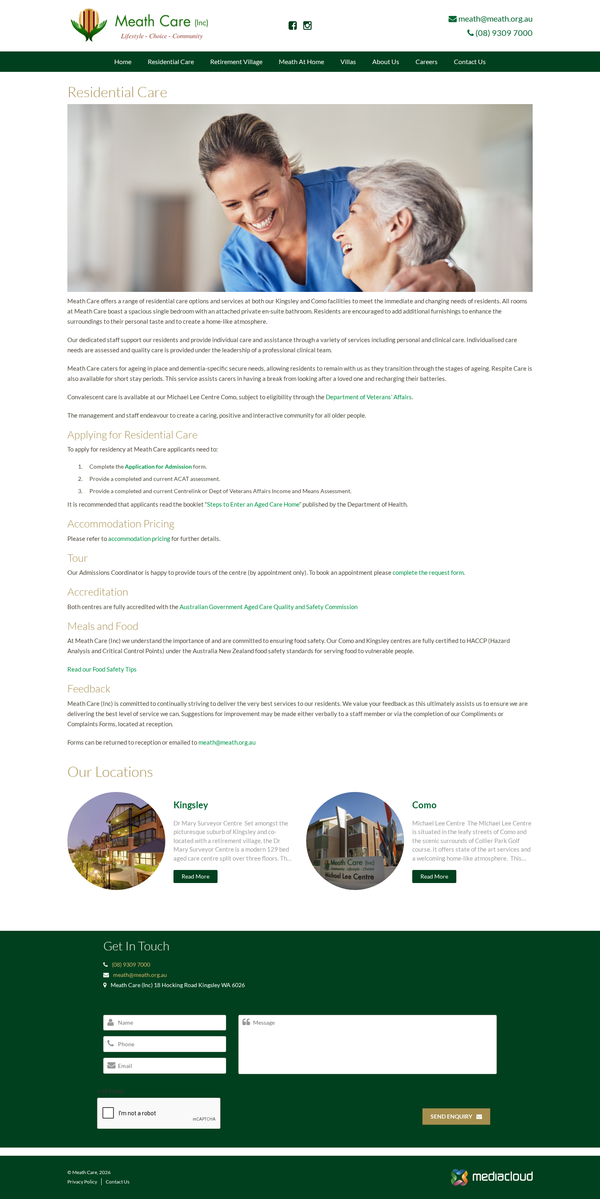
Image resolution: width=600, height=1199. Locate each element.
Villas (348, 61)
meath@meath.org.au (495, 18)
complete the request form (428, 572)
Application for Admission (158, 466)
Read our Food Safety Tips (102, 669)
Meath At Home (301, 61)
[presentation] (159, 1114)
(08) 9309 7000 (504, 33)
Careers (427, 61)
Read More (195, 876)
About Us (385, 61)
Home (122, 61)
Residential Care (171, 61)
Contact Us (470, 61)
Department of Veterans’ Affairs (369, 396)
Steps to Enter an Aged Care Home (253, 504)
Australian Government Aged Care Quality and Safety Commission (269, 606)
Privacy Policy (82, 1182)
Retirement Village (236, 61)
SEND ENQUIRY (451, 1116)
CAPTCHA (110, 1091)
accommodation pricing (139, 538)
